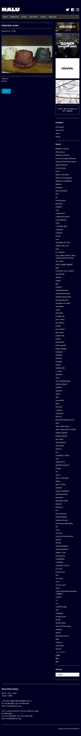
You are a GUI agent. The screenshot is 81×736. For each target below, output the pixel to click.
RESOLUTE (59, 507)
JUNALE (58, 339)
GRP (57, 284)
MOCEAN (59, 407)
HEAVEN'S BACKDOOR (63, 297)
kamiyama (59, 352)
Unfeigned (59, 613)
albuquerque (60, 152)
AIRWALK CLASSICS (62, 149)
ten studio (59, 578)
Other (58, 133)
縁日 (57, 659)
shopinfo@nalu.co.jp (14, 706)
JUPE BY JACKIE (61, 345)
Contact (43, 17)
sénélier (58, 543)
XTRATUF (59, 642)
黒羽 (57, 662)
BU (57, 197)
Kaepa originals (61, 349)
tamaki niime (60, 572)
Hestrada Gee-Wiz (62, 300)
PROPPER (59, 488)
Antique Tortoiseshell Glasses (66, 162)
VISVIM (58, 620)
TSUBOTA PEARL (61, 607)
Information (60, 127)
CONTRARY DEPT (61, 226)
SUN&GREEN (60, 559)
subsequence (60, 556)
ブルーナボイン (61, 652)
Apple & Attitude (61, 165)
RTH (57, 510)
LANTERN (59, 375)
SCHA (57, 530)
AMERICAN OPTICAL (63, 155)
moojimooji (59, 413)
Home (5, 17)
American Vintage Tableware (66, 158)
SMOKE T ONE (61, 553)
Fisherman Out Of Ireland (65, 271)
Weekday (59, 629)
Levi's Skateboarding (63, 381)
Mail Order (33, 17)
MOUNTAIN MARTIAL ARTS (65, 420)
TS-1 (57, 604)
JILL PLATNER (60, 329)
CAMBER (59, 207)
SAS (57, 527)
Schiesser (59, 533)
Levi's (57, 378)
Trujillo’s (58, 597)
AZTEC (58, 171)
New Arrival (14, 17)
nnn (57, 452)
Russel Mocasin (61, 514)
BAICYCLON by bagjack (64, 178)
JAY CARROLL (60, 323)
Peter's (58, 475)
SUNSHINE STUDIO (62, 565)
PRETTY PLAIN (60, 485)
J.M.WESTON (60, 316)
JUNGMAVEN (60, 342)
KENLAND (59, 355)
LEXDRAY (59, 387)
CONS (58, 223)
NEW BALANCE (61, 443)
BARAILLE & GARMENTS (64, 181)
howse (58, 310)
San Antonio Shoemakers (64, 523)
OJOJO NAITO (60, 462)
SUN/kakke (59, 562)
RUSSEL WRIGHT (61, 517)
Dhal (57, 249)
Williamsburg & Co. (62, 636)
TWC (57, 610)
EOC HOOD (59, 261)
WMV (57, 639)
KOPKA (58, 365)
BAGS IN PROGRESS (62, 175)
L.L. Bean (59, 371)
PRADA (58, 481)
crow (57, 239)
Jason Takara (60, 319)
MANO (58, 394)
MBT (57, 397)
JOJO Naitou (60, 332)
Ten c (57, 575)
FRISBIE (58, 277)
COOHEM (59, 233)
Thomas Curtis (61, 585)
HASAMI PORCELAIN (63, 294)
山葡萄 (58, 655)
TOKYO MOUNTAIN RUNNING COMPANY (66, 592)
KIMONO (59, 358)
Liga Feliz (59, 391)
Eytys (57, 268)
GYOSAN (59, 287)
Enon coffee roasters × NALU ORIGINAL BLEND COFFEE (66, 256)
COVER (58, 236)
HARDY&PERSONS (62, 290)
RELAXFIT (59, 504)
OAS (57, 459)
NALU (11, 9)
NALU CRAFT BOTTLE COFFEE (66, 429)
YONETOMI (59, 646)
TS (56, 600)
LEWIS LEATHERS (61, 384)
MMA (57, 404)
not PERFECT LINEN (62, 455)
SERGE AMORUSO (62, 546)
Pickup (24, 17)
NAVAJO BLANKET (62, 433)
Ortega (58, 468)
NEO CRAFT (60, 439)
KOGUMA (59, 362)
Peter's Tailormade (62, 478)
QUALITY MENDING (62, 491)
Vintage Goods (61, 617)
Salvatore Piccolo (61, 520)
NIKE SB (58, 449)
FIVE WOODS (60, 274)
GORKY (58, 281)
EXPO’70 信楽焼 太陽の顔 (64, 264)
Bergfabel (59, 188)
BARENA (58, 184)
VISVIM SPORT (61, 623)
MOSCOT (59, 417)
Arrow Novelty (60, 168)
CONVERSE (59, 230)
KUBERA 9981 (60, 368)
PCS (57, 472)
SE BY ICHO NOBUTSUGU (64, 536)
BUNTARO (59, 204)
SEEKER (58, 540)
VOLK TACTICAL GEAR (63, 626)
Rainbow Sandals (62, 494)
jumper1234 (60, 336)
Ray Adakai (59, 497)
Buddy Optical (61, 200)
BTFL (57, 194)
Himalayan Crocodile (63, 303)
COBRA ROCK (60, 213)
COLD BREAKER (61, 220)
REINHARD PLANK (62, 501)
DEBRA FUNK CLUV (62, 246)
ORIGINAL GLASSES (62, 465)
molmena (59, 410)
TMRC (58, 588)
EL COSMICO (60, 252)
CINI (57, 210)
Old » (6, 91)
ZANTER (58, 649)
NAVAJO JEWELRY (61, 436)
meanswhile (60, 400)
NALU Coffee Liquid (62, 426)
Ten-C (58, 582)
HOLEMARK (60, 307)
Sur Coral (59, 569)
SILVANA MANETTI (62, 549)
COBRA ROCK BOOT (63, 217)
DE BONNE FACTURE (63, 243)
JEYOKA (58, 326)
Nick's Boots (60, 446)
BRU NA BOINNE (61, 191)
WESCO (58, 633)
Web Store (52, 17)
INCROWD (59, 313)
